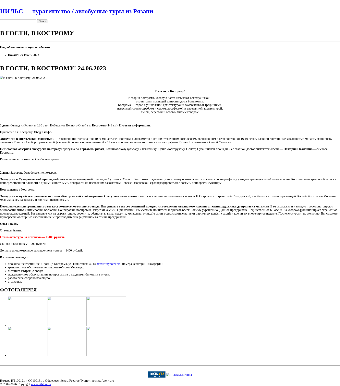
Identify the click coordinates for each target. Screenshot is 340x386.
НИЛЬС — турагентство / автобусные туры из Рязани (76, 11)
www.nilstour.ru (41, 384)
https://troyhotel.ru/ (108, 263)
